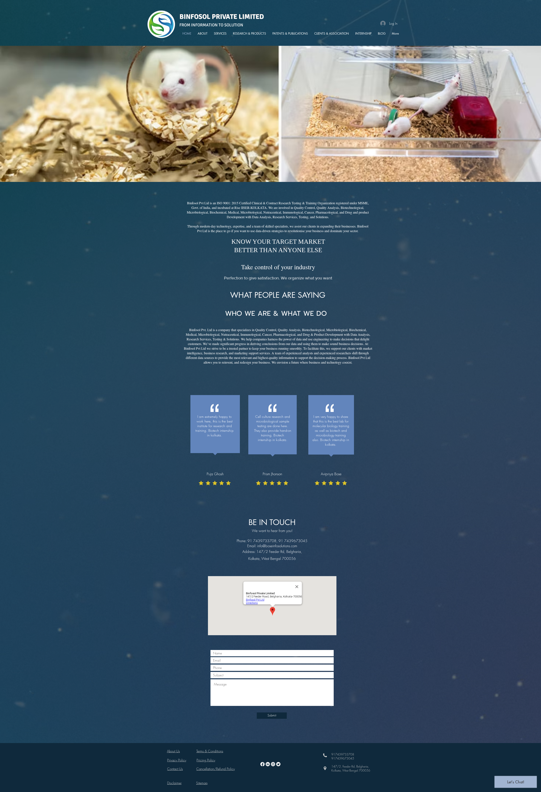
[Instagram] (273, 764)
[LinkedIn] (268, 764)
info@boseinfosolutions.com (277, 545)
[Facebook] (262, 764)
